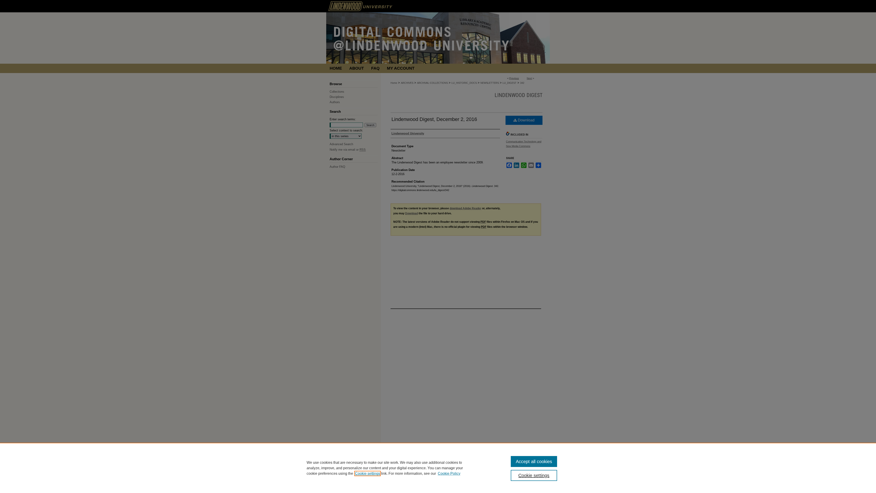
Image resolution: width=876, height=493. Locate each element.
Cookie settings (367, 473)
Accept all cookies (534, 461)
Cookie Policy (449, 473)
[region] (438, 468)
